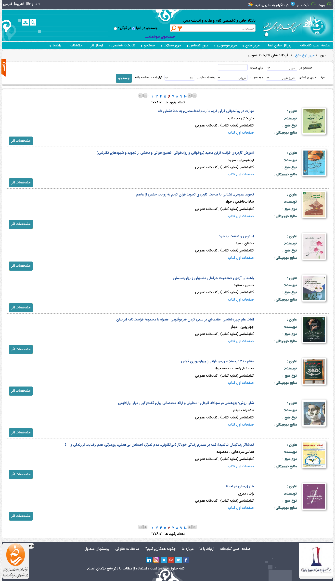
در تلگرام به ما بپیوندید (271, 5)
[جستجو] (33, 22)
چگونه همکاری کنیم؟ (160, 549)
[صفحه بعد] (190, 95)
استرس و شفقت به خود (236, 236)
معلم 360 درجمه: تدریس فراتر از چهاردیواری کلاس (217, 361)
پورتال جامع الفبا (279, 45)
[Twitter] (178, 560)
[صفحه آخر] (194, 95)
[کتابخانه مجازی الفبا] (317, 25)
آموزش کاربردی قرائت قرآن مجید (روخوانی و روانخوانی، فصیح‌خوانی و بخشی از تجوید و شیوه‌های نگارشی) (175, 153)
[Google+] (171, 560)
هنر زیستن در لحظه (239, 486)
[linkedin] (149, 560)
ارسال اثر (96, 45)
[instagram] (156, 560)
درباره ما (187, 549)
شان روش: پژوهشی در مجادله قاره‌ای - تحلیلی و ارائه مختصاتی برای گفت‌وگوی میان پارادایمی (186, 403)
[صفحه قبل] (145, 95)
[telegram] (164, 560)
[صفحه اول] (140, 95)
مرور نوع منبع (304, 55)
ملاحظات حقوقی (127, 549)
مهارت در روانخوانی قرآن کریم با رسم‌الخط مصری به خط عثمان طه (206, 111)
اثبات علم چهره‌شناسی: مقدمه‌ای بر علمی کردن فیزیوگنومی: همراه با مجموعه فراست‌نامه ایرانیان (185, 319)
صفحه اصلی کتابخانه (315, 45)
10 (185, 96)
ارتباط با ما (206, 549)
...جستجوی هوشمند (160, 37)
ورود (321, 5)
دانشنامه (76, 45)
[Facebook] (186, 560)
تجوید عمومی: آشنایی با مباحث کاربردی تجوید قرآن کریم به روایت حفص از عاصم (195, 194)
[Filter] (180, 28)
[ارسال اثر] (25, 22)
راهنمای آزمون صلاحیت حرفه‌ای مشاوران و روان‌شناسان (213, 278)
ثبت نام (303, 5)
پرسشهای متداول (96, 549)
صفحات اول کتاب (241, 133)
